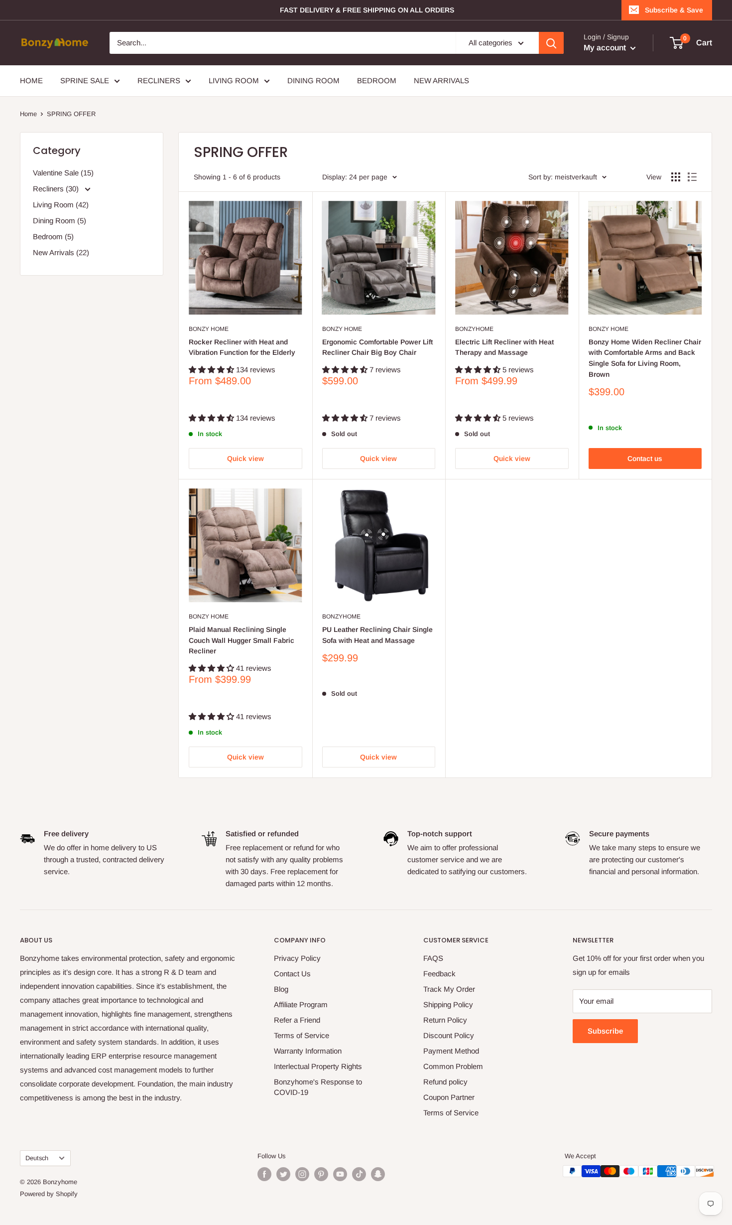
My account (606, 47)
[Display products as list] (692, 176)
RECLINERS (158, 80)
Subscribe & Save (674, 10)
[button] (212, 369)
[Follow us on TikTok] (359, 1174)
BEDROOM (376, 80)
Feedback (439, 973)
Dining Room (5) (59, 220)
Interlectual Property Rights (318, 1066)
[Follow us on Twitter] (283, 1174)
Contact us (644, 458)
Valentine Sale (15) (63, 172)
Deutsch (36, 1158)
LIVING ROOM (234, 80)
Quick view (245, 458)
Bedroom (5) (53, 236)
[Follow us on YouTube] (340, 1174)
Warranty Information (308, 1051)
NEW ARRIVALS (441, 80)
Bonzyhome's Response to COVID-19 (318, 1086)
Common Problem (453, 1066)
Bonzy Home (209, 328)
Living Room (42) (61, 204)
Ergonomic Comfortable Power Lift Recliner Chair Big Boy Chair (377, 347)
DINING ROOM (313, 80)
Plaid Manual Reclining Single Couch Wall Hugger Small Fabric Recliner (241, 640)
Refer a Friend (297, 1020)
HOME (31, 80)
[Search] (551, 43)
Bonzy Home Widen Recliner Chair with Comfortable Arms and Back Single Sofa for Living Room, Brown (645, 358)
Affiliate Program (301, 1004)
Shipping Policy (448, 1004)
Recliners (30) (57, 188)
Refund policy (445, 1081)
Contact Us (292, 973)
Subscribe (605, 1031)
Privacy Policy (297, 958)
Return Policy (445, 1020)
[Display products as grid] (675, 176)
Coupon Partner (449, 1097)
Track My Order (449, 989)
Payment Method (451, 1051)
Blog (281, 989)
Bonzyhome (474, 328)
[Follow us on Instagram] (302, 1174)
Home (28, 114)
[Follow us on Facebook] (264, 1174)
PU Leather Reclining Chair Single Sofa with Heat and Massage (377, 634)
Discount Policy (448, 1035)
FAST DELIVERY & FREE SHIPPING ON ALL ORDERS (367, 10)
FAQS (433, 958)
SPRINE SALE (84, 80)
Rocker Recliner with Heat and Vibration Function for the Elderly (242, 347)
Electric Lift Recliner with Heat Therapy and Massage (504, 347)
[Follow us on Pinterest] (321, 1174)
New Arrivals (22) (61, 252)
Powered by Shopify (49, 1194)
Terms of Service (301, 1035)
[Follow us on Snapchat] (378, 1174)
